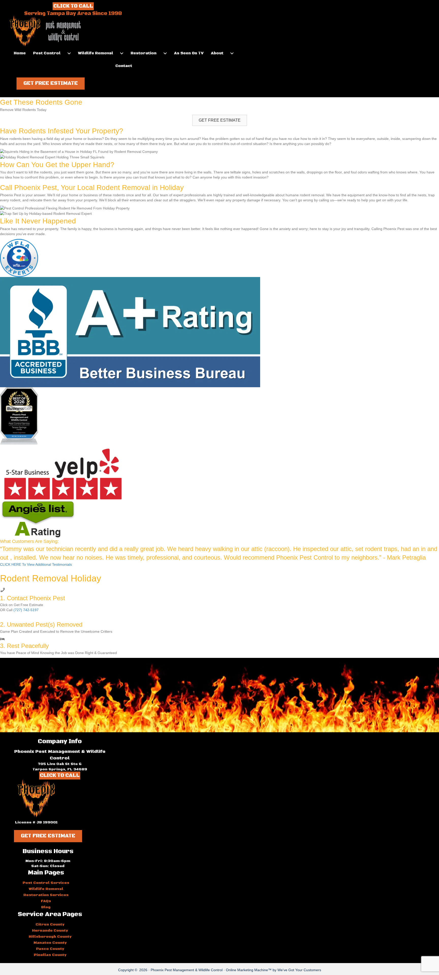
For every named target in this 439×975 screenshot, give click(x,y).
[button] (51, 83)
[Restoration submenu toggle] (165, 53)
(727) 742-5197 (26, 610)
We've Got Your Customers (299, 970)
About (217, 53)
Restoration (143, 53)
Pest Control (46, 53)
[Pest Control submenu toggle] (69, 53)
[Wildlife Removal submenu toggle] (122, 53)
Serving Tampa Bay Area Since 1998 (73, 13)
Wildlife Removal (95, 53)
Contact (123, 65)
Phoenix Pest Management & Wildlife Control (187, 970)
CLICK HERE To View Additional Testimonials (36, 564)
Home (20, 53)
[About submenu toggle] (232, 53)
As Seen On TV (188, 53)
